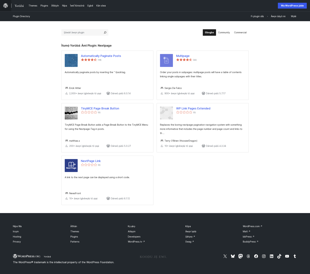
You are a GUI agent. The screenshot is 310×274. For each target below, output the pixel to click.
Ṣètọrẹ (190, 236)
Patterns (74, 241)
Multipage (183, 56)
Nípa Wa (17, 226)
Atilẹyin (131, 231)
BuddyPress (250, 241)
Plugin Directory (21, 16)
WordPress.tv (136, 241)
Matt (246, 231)
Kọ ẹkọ (131, 226)
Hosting (17, 236)
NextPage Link (91, 161)
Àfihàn (73, 226)
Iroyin (16, 231)
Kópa (188, 226)
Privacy (17, 241)
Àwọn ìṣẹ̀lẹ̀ (190, 231)
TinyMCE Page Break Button (100, 108)
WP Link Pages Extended (193, 108)
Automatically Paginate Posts (101, 56)
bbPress (248, 236)
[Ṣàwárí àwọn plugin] (105, 32)
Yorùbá (47, 256)
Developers (134, 236)
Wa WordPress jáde (292, 5)
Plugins (74, 236)
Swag (189, 241)
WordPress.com (252, 226)
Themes (74, 231)
